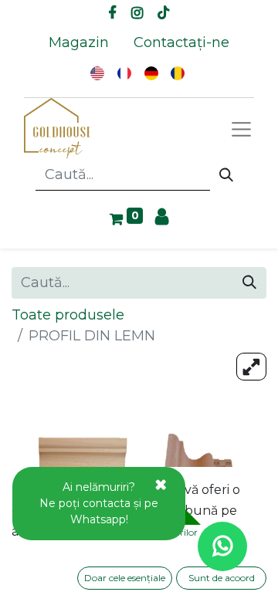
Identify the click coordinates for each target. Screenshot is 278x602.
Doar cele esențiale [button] (124, 577)
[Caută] (226, 175)
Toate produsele (68, 314)
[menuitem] (78, 42)
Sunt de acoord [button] (221, 577)
